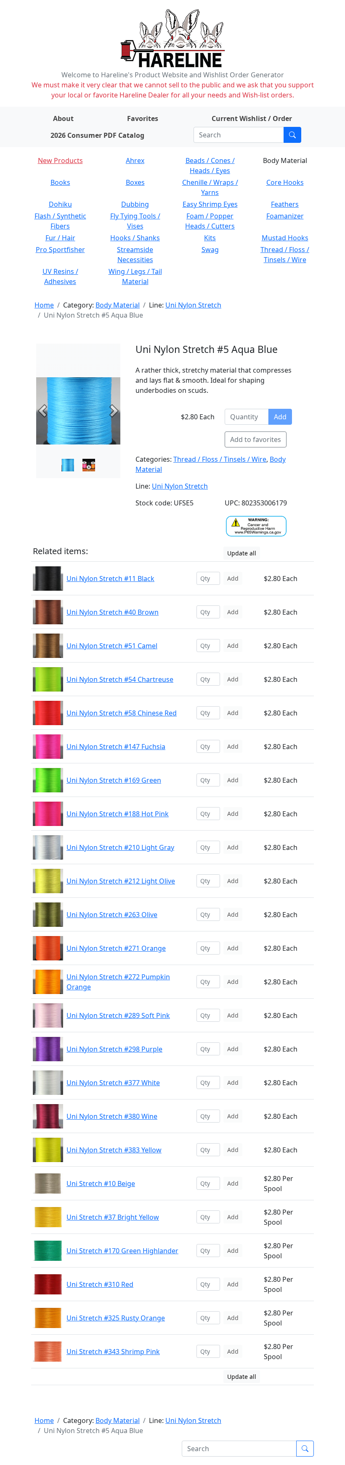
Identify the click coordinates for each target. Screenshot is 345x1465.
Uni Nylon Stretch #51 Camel (111, 645)
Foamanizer (285, 216)
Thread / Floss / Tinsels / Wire (219, 459)
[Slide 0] (67, 465)
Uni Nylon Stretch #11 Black (110, 578)
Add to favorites (255, 439)
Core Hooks (285, 182)
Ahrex (135, 160)
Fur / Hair (60, 237)
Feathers (285, 204)
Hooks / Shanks (135, 237)
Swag (210, 249)
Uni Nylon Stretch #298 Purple (114, 1049)
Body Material (118, 305)
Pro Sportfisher (60, 249)
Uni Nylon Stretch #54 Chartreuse (119, 679)
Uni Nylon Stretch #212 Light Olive (120, 881)
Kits (210, 237)
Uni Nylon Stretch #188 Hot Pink (117, 813)
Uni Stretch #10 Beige (100, 1183)
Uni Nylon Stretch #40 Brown (112, 612)
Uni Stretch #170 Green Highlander (122, 1250)
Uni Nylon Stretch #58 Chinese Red (121, 713)
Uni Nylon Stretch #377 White (113, 1082)
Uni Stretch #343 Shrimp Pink (113, 1351)
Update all (241, 553)
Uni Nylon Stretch (193, 305)
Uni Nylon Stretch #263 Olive (111, 914)
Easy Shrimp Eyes (210, 204)
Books (60, 182)
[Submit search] (292, 135)
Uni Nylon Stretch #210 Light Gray (120, 847)
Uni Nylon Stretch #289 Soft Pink (118, 1015)
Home (44, 305)
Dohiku (60, 204)
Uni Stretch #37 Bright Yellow (112, 1217)
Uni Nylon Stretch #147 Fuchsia (115, 746)
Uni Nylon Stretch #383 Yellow (114, 1150)
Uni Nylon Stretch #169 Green (113, 780)
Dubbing (135, 204)
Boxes (135, 182)
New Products (60, 160)
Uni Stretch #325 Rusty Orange (115, 1318)
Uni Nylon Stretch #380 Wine (111, 1116)
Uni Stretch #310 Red (99, 1284)
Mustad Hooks (285, 237)
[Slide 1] (88, 465)
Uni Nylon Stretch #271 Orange (116, 948)
